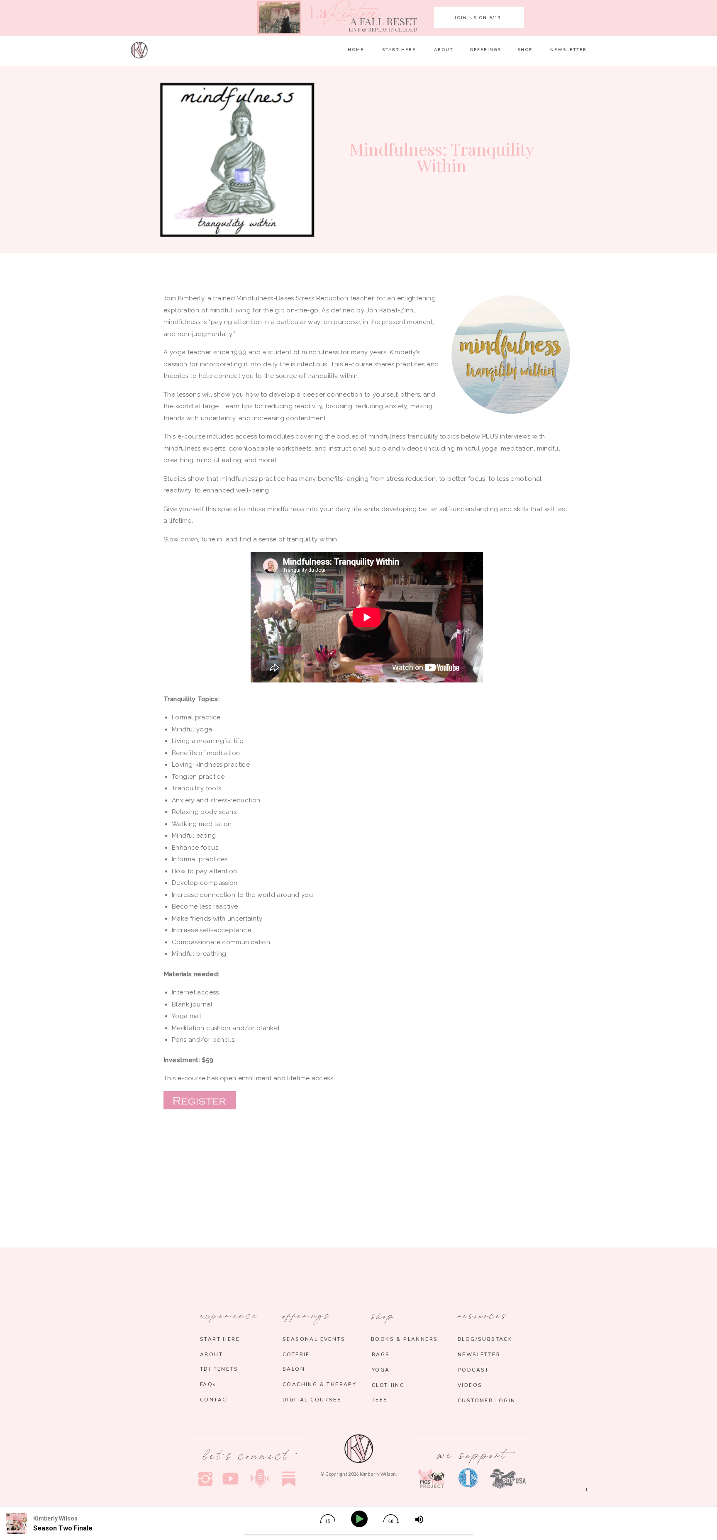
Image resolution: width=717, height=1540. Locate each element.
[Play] (360, 1519)
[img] (327, 1518)
